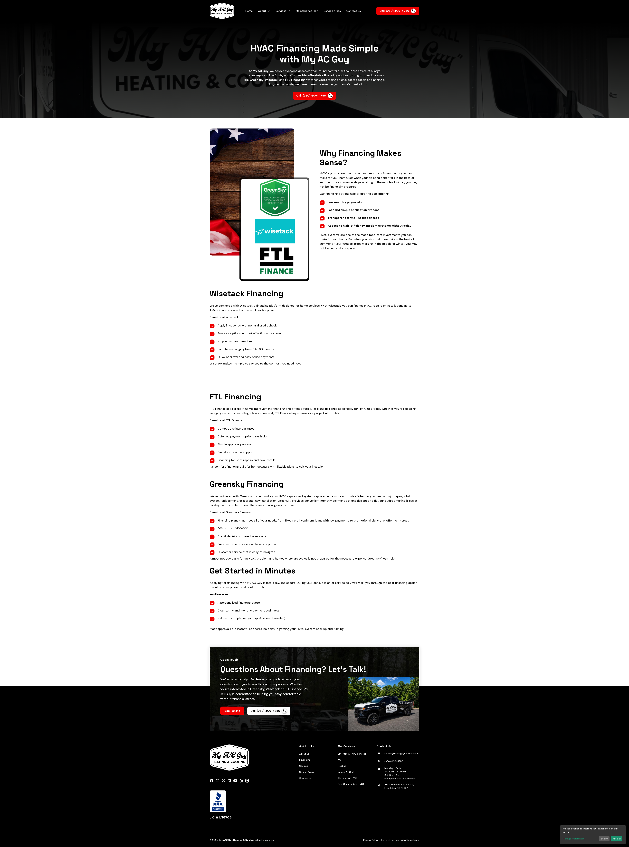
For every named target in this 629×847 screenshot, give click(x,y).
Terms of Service (390, 839)
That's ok (616, 838)
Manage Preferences (573, 838)
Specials (303, 765)
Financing (305, 759)
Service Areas (306, 771)
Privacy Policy (370, 839)
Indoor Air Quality (347, 771)
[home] (225, 11)
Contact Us (305, 778)
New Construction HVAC (351, 784)
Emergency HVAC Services (352, 753)
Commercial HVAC (347, 778)
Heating (342, 765)
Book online (232, 711)
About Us (304, 753)
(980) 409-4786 (393, 761)
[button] (264, 11)
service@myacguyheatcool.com (401, 753)
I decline (604, 838)
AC (339, 759)
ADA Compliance (410, 839)
